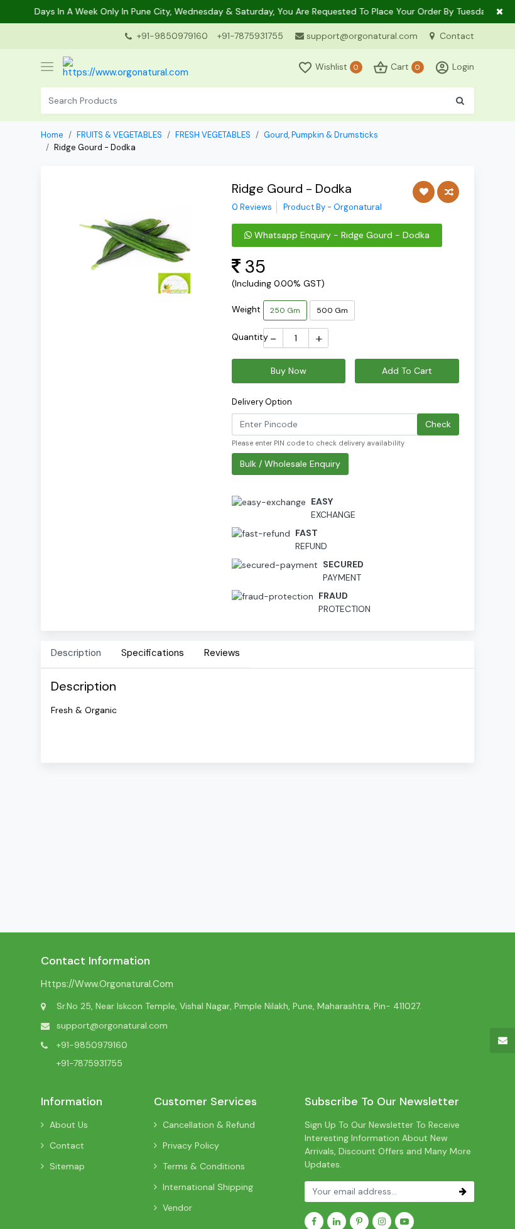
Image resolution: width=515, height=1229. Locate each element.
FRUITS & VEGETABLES (119, 134)
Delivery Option (262, 401)
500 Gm (332, 310)
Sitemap (67, 1166)
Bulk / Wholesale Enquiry (290, 463)
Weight (246, 309)
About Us (69, 1124)
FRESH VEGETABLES (213, 134)
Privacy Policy (191, 1145)
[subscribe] (463, 1191)
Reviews (222, 653)
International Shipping (208, 1187)
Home (52, 134)
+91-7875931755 (250, 35)
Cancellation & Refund (209, 1124)
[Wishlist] (424, 192)
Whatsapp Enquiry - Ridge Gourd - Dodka (341, 235)
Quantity (250, 336)
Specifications (152, 653)
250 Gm (285, 310)
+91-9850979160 (172, 35)
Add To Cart (407, 370)
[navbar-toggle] (47, 67)
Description (76, 653)
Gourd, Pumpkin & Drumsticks (321, 134)
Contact (455, 35)
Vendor (177, 1207)
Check (438, 424)
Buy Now (288, 370)
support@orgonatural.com (362, 35)
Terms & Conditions (204, 1166)
